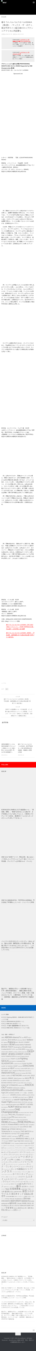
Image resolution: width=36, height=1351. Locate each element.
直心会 (13, 1205)
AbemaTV (16, 1037)
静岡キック (17, 1210)
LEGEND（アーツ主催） (21, 1093)
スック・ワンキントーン (16, 1165)
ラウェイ (7, 1181)
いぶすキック (5, 1145)
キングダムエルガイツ (12, 1152)
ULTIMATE (26, 1136)
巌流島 (7, 1191)
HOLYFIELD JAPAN (19, 1068)
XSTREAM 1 (6, 1143)
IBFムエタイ (31, 1068)
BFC (2, 1042)
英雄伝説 (16, 1208)
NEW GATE (16, 1104)
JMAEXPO (4, 1078)
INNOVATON (18, 1073)
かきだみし (12, 1145)
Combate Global (29, 1049)
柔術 (25, 1199)
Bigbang (11, 1042)
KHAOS (16, 1080)
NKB (17, 1107)
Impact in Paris (17, 1070)
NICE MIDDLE (4, 1107)
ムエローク (22, 1179)
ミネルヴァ (21, 1177)
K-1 (32, 1077)
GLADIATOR (7, 1063)
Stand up (5, 1129)
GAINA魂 (19, 1061)
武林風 (24, 1203)
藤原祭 (20, 1208)
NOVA (7, 1109)
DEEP (30, 1051)
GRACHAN (28, 1066)
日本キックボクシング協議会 (21, 1196)
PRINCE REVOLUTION (20, 1117)
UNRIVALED (5, 1138)
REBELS (6, 1122)
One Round (21, 1112)
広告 (11, 1191)
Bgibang (5, 1042)
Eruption (22, 1056)
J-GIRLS (8, 1075)
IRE (27, 1073)
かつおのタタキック (20, 1145)
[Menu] (33, 2)
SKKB (21, 1127)
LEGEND (11, 1093)
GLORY (29, 1063)
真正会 (17, 1205)
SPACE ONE (27, 1127)
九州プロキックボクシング (10, 1186)
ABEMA (8, 1037)
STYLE (24, 1129)
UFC (21, 1136)
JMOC (27, 1078)
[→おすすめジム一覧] (24, 39)
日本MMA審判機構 (10, 1196)
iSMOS (3, 1075)
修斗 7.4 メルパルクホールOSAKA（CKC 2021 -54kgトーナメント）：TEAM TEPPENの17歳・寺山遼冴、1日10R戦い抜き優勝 (20, 627)
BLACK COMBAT (24, 1042)
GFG (23, 1061)
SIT (18, 1127)
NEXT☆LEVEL (26, 1104)
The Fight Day (16, 1131)
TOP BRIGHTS (6, 1133)
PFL (14, 1115)
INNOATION (28, 1070)
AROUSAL (19, 1040)
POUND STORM (6, 1117)
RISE (21, 1121)
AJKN (3, 1040)
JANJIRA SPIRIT (26, 1075)
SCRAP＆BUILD (13, 1127)
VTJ (11, 1138)
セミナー (23, 1166)
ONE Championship (10, 1111)
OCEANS (11, 1110)
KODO (9, 1088)
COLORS (21, 1049)
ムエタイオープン (11, 1179)
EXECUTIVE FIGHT (5, 1059)
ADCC (29, 1037)
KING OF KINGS (27, 1082)
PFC (10, 1115)
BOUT (22, 1045)
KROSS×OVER (8, 1090)
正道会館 (19, 1203)
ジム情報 (16, 1160)
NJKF (11, 1106)
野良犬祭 (4, 1210)
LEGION (13, 1095)
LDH (6, 1093)
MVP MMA (30, 1102)
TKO (32, 1131)
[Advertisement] (18, 11)
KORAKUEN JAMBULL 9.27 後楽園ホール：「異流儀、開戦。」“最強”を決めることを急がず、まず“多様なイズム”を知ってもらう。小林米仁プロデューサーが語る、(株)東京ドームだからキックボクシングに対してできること (17, 814)
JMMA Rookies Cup (19, 1078)
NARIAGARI (9, 1104)
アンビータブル (20, 1150)
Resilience (14, 1122)
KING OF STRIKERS (9, 1085)
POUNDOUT (20, 1115)
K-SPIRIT (4, 1080)
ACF (26, 1037)
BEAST (25, 1040)
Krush (19, 1090)
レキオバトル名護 (15, 1184)
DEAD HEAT (24, 1051)
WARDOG (20, 1139)
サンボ (12, 1157)
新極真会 (27, 1194)
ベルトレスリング (8, 1174)
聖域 (11, 1208)
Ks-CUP (25, 1090)
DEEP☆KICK (24, 1054)
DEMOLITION (10, 1056)
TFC (12, 1131)
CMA (17, 1049)
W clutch (6, 1141)
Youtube (16, 1143)
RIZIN (27, 1122)
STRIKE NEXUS (16, 1129)
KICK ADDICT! (22, 1080)
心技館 (15, 1191)
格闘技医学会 (26, 1201)
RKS (32, 1122)
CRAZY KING (4, 1052)
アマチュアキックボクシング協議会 (24, 1148)
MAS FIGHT (21, 1097)
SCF (27, 1124)
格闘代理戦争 (15, 1201)
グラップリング (9, 1154)
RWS (16, 1124)
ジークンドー (10, 1164)
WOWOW (26, 1141)
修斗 (7, 689)
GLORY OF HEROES (7, 1066)
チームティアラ (7, 1169)
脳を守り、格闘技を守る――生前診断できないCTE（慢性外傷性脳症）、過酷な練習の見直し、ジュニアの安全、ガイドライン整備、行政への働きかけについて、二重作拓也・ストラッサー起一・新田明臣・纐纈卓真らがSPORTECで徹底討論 (17, 1315)
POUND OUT (28, 1115)
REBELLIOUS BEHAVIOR (22, 1119)
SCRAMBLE (31, 1124)
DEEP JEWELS (9, 1054)
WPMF (31, 1141)
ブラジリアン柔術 (26, 1171)
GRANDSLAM (5, 1068)
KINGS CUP (21, 1085)
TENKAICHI (5, 1131)
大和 (2, 1191)
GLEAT (24, 1063)
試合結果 (3, 17)
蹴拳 (29, 1208)
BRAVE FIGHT (7, 1047)
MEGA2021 (8, 1100)
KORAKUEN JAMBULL (19, 1088)
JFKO (33, 1075)
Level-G (28, 1095)
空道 (7, 1208)
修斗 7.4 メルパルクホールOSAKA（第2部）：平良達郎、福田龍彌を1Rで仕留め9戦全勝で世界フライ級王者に (20, 635)
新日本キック (17, 1194)
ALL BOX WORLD (11, 1040)
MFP (13, 1099)
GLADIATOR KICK (17, 1063)
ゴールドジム (6, 1157)
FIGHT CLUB (15, 1059)
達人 (32, 1208)
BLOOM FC (5, 1045)
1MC (2, 1037)
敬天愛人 (19, 1191)
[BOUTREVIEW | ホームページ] (4, 2)
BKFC (17, 1042)
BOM (11, 1044)
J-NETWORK (16, 1075)
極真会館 (12, 1203)
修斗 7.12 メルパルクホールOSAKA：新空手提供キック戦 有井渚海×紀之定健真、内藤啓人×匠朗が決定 (25, 748)
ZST (32, 1143)
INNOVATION (8, 1073)
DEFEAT (3, 1056)
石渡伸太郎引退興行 (25, 1205)
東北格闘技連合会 (19, 1198)
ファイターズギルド (17, 1171)
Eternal (27, 1056)
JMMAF (10, 1078)
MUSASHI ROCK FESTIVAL (20, 1102)
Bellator (30, 1040)
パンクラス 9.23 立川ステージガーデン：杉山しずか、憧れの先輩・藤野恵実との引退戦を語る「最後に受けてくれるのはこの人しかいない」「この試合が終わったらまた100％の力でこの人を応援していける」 (18, 945)
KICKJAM (18, 1082)
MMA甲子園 (18, 1100)
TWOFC (3, 1136)
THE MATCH (25, 1131)
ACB (23, 1037)
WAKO (14, 1138)
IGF (2, 1070)
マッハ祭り (6, 1177)
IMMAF (6, 1070)
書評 (13, 1198)
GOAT (15, 1066)
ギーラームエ (25, 1152)
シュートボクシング (17, 1158)
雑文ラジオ (10, 1210)
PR (12, 1117)
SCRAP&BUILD (5, 1127)
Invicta (23, 1073)
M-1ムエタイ (9, 1097)
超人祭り (24, 1208)
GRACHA (20, 1066)
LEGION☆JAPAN (21, 1095)
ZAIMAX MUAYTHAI (24, 1143)
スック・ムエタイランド (20, 1164)
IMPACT (10, 1070)
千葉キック (31, 1189)
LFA (32, 1095)
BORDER (17, 1045)
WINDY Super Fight (14, 1141)
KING (22, 1083)
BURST (9, 1049)
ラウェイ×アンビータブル (19, 1181)
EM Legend (17, 1056)
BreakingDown (18, 1047)
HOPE (26, 1068)
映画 (11, 1198)
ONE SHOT (26, 1112)
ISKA (29, 1073)
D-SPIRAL (15, 1051)
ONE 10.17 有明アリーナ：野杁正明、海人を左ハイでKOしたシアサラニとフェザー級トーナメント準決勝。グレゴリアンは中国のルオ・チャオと (18, 859)
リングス (6, 1184)
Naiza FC (3, 1104)
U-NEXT (9, 1136)
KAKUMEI (10, 1080)
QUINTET (5, 1119)
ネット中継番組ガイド (20, 1169)
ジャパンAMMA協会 (26, 1160)
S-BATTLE (22, 1124)
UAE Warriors (15, 1136)
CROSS (10, 1052)
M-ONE (15, 1097)
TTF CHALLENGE (23, 1134)
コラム (17, 1154)
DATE (19, 1052)
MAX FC (26, 1097)
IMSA (23, 1070)
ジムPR (10, 1160)
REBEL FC (13, 1119)
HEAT (12, 1068)
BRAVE (28, 1045)
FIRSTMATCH (12, 1061)
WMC (22, 1141)
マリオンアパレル (13, 1176)
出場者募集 (15, 1189)
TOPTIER (13, 1133)
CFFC (13, 1049)
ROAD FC (4, 1124)
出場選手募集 (24, 1189)
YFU (13, 1143)
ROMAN (11, 1124)
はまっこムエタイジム (9, 1147)
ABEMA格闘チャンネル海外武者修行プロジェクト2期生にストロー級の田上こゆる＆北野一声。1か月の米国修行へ (8, 748)
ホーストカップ (20, 1174)
